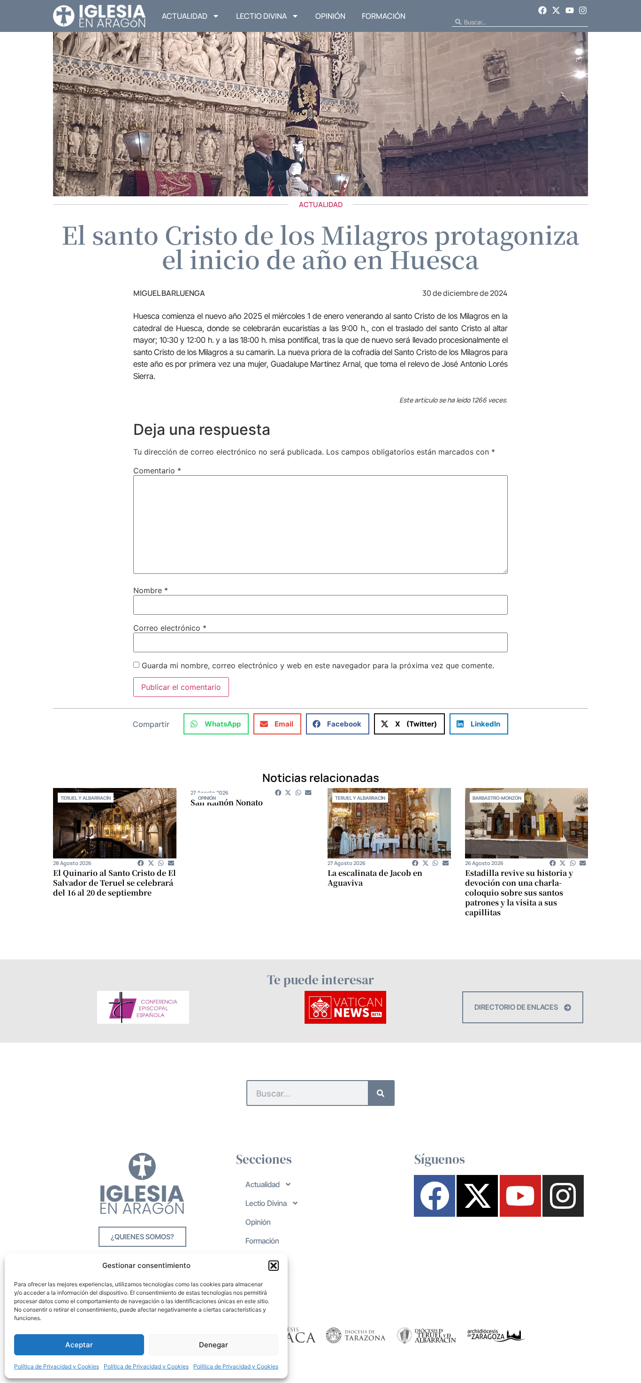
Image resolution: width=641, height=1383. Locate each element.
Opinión (330, 16)
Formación (383, 16)
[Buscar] (381, 1093)
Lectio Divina (261, 16)
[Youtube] (570, 10)
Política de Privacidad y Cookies (56, 1366)
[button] (273, 1265)
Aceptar (79, 1344)
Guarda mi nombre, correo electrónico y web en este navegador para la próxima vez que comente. (318, 665)
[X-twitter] (556, 10)
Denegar (213, 1344)
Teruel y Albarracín (86, 798)
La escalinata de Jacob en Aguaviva (375, 877)
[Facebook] (543, 10)
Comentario (157, 470)
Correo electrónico (169, 628)
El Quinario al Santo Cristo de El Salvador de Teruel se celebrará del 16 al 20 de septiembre (114, 882)
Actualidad (184, 16)
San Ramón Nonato (227, 802)
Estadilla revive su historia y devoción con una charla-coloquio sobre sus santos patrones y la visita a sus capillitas (519, 892)
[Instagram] (583, 10)
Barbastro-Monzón (497, 798)
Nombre (150, 590)
